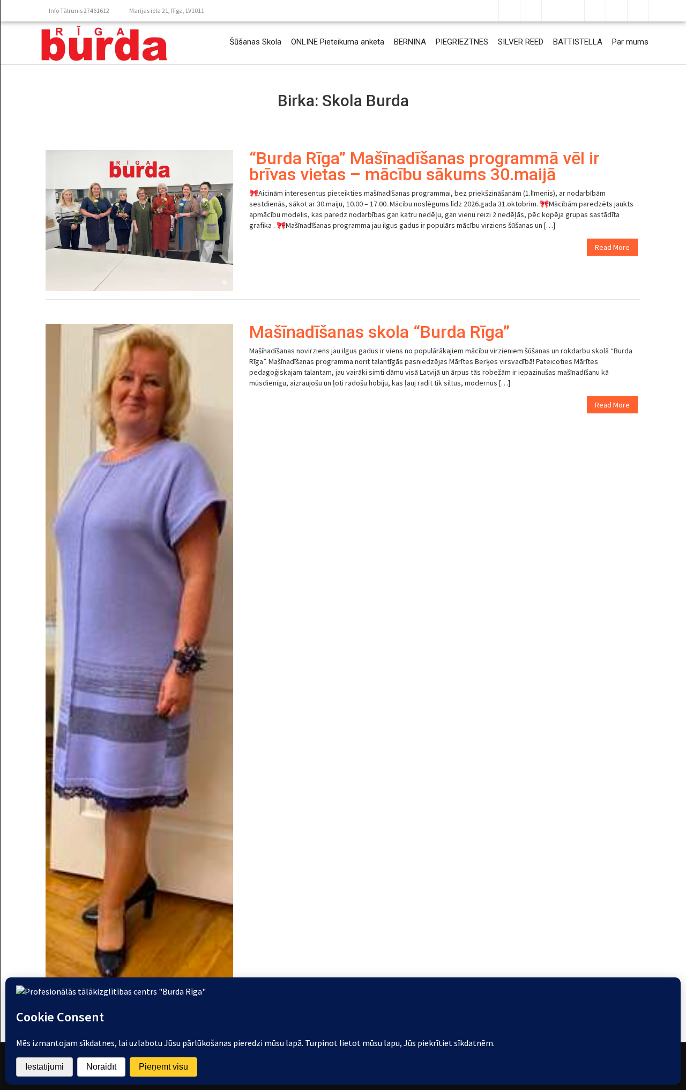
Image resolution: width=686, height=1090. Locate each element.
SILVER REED (520, 42)
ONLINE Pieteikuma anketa (337, 42)
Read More (612, 247)
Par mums (630, 42)
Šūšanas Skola (255, 42)
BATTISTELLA (577, 42)
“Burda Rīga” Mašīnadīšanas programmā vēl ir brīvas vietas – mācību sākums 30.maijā (424, 166)
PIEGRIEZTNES (462, 42)
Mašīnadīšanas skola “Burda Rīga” (379, 332)
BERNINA (410, 42)
